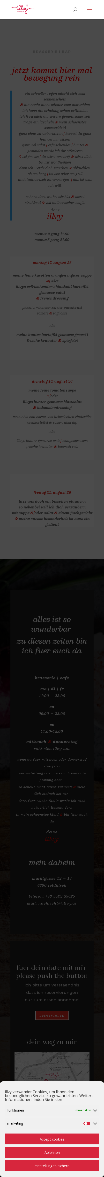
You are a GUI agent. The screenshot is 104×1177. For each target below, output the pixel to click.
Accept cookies (52, 1139)
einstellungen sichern (52, 1165)
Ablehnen (52, 1152)
